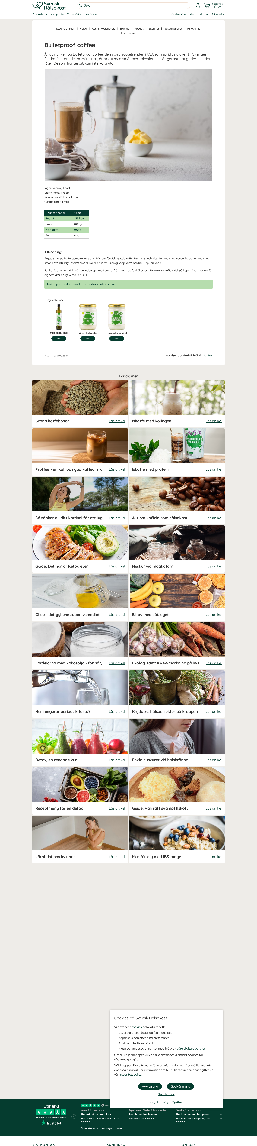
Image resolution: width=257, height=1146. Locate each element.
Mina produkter (198, 14)
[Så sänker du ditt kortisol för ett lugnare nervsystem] (80, 500)
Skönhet (153, 28)
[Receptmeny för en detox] (80, 791)
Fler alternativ (166, 1094)
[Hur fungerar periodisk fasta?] (80, 694)
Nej (210, 355)
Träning (124, 28)
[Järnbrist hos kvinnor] (80, 839)
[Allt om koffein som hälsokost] (177, 500)
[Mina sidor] (198, 5)
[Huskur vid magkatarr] (177, 549)
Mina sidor (218, 14)
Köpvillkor (177, 1102)
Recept (139, 28)
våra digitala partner (191, 1048)
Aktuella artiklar (65, 28)
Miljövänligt (194, 28)
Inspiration (91, 14)
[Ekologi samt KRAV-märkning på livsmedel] (177, 645)
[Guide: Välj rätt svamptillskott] (177, 791)
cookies (137, 1027)
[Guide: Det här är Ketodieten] (80, 549)
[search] (133, 5)
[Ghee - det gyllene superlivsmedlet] (80, 597)
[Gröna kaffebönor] (80, 403)
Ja (204, 355)
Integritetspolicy (130, 1074)
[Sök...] (80, 5)
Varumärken (74, 14)
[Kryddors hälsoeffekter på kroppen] (177, 694)
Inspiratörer (128, 33)
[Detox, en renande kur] (80, 742)
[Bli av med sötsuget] (177, 597)
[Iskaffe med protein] (177, 452)
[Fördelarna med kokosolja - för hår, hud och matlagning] (80, 645)
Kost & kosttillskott (103, 28)
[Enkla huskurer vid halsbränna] (177, 742)
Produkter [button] (38, 14)
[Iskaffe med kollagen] (177, 403)
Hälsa (83, 28)
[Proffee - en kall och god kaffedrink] (80, 452)
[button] (214, 5)
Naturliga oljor (173, 28)
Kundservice (178, 14)
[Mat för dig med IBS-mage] (177, 839)
